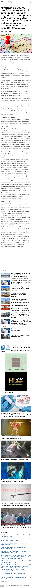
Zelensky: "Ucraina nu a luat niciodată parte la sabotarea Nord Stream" (14, 561)
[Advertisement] (16, 258)
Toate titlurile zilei (5, 581)
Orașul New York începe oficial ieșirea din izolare (20, 335)
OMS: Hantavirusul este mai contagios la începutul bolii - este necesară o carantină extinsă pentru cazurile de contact (16, 527)
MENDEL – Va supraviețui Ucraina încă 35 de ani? (14, 574)
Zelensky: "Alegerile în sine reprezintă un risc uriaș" (13, 578)
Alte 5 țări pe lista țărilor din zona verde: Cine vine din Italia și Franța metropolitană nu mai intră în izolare (21, 315)
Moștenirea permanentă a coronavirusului (19, 329)
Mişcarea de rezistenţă (16, 2)
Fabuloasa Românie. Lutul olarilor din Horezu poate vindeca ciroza (12, 539)
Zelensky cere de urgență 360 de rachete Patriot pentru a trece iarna (13, 552)
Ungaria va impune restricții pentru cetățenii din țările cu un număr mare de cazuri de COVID (20, 301)
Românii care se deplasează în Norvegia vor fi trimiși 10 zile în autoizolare (20, 288)
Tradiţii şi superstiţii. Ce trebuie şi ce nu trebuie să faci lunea (13, 547)
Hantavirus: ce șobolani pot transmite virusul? (15, 459)
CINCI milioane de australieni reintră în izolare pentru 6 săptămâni (19, 294)
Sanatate (11, 392)
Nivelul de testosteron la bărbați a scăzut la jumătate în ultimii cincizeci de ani (14, 437)
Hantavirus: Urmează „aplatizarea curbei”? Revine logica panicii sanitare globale (14, 480)
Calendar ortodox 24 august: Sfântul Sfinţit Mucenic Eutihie (14, 543)
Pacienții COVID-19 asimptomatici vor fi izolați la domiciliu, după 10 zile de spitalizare (21, 282)
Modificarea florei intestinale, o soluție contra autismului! (12, 535)
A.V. (11, 31)
